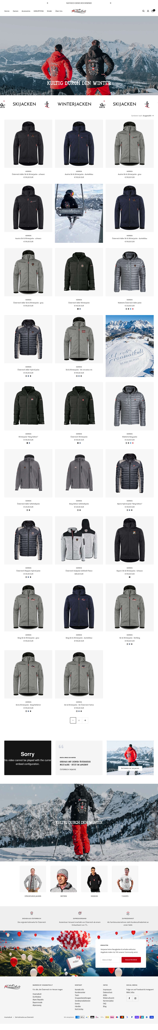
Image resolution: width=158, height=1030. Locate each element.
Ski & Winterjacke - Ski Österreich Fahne (79, 705)
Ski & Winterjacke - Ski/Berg (129, 638)
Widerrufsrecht (108, 998)
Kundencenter (80, 992)
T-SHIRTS (125, 896)
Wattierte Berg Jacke (129, 437)
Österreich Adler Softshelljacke (28, 504)
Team (77, 995)
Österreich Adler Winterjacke (79, 303)
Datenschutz (107, 992)
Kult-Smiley (79, 1009)
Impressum (107, 989)
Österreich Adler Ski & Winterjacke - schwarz (28, 174)
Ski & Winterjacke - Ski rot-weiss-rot (79, 370)
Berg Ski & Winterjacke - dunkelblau (79, 638)
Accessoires (26, 11)
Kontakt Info (79, 989)
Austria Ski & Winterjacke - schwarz (28, 238)
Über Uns (58, 11)
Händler (78, 1006)
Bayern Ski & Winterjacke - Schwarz (130, 571)
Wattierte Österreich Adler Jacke (129, 303)
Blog (104, 1006)
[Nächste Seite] (85, 720)
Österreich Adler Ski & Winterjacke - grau (28, 303)
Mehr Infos (130, 992)
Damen (15, 11)
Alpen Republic (38, 999)
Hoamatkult (37, 994)
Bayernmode (37, 1002)
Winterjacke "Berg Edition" (28, 437)
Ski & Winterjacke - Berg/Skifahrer (28, 705)
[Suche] (143, 11)
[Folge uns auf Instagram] (135, 998)
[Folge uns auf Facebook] (129, 998)
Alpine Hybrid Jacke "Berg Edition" (129, 504)
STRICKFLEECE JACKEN (33, 896)
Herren (6, 11)
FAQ (104, 1003)
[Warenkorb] (153, 11)
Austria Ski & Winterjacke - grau (129, 174)
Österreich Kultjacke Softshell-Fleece (79, 571)
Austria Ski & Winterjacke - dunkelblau (79, 174)
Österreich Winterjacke (79, 437)
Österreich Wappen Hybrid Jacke (28, 571)
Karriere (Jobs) (108, 1001)
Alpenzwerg (37, 1005)
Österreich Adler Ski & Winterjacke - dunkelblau (129, 238)
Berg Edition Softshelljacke (79, 504)
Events (77, 1003)
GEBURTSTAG (39, 11)
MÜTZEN (64, 896)
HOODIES (94, 896)
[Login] (148, 11)
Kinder (49, 11)
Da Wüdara (37, 997)
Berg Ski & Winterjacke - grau (28, 638)
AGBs (105, 995)
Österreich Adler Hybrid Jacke (28, 370)
